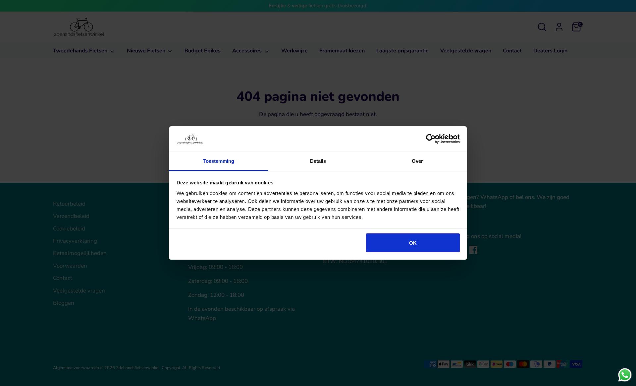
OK (413, 243)
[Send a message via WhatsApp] (625, 375)
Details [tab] (318, 160)
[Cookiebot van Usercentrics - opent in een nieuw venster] (431, 139)
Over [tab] (417, 160)
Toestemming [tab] (218, 160)
